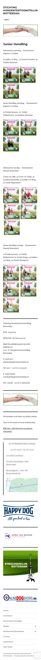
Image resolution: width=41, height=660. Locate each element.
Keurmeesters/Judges (12, 621)
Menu (6, 20)
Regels (6, 626)
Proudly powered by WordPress (24, 656)
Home (5, 611)
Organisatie (8, 642)
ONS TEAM (7, 647)
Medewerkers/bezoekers (13, 631)
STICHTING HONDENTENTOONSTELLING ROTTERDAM (21, 10)
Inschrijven (7, 616)
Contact (6, 637)
